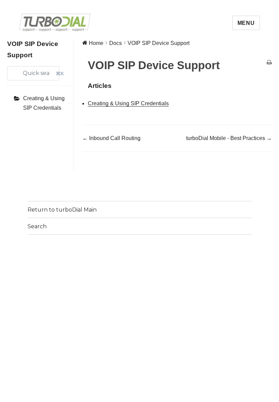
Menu (246, 23)
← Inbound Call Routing (111, 138)
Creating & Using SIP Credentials (44, 103)
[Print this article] (269, 63)
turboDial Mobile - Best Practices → (229, 138)
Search (37, 226)
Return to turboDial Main (62, 209)
